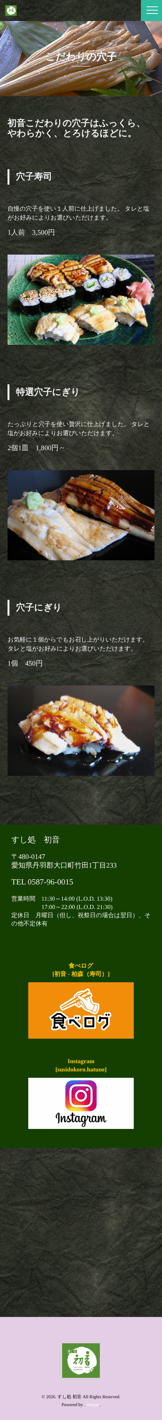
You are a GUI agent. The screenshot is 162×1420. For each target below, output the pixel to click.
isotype (92, 1404)
